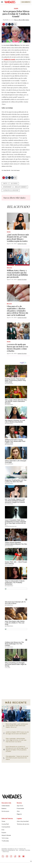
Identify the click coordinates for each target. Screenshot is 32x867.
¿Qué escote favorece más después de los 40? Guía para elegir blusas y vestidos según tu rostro (18, 237)
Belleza (9, 303)
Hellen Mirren (21, 187)
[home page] (10, 2)
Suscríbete (26, 2)
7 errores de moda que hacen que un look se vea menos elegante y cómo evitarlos (17, 347)
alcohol (14, 183)
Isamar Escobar (22, 243)
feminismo (7, 187)
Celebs (16, 8)
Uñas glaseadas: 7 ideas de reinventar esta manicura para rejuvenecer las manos (17, 757)
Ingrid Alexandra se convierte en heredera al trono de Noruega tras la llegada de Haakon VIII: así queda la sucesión (17, 749)
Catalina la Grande (10, 190)
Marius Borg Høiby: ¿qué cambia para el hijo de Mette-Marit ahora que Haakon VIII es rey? (17, 725)
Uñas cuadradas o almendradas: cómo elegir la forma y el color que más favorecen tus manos (16, 740)
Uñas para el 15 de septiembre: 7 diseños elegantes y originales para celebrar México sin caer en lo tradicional (17, 310)
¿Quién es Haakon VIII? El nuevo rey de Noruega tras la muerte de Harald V (17, 732)
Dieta (5, 183)
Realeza (9, 268)
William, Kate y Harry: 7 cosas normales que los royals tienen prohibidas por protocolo (17, 273)
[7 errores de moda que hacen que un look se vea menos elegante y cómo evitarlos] (18, 330)
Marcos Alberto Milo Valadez (21, 20)
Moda (9, 232)
